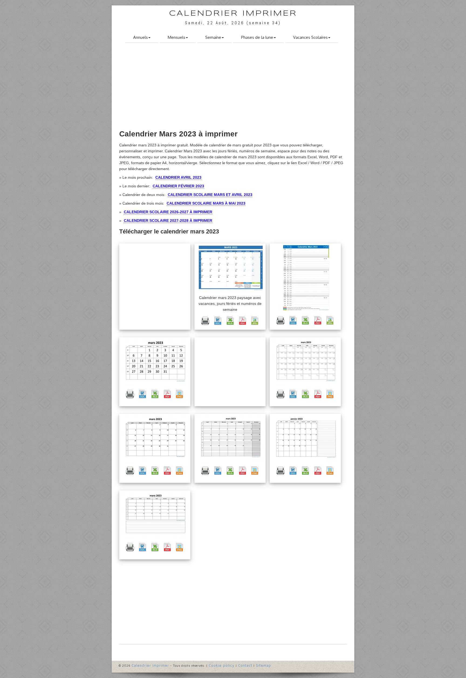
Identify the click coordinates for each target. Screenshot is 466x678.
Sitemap (263, 665)
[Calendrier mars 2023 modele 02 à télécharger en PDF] (317, 394)
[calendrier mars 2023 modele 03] (155, 438)
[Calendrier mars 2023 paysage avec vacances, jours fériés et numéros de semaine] (231, 267)
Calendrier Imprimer (233, 13)
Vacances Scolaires (310, 37)
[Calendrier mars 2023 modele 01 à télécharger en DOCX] (142, 394)
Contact (245, 665)
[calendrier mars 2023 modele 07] (155, 514)
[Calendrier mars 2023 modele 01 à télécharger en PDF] (167, 394)
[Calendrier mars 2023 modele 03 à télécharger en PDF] (167, 470)
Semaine (213, 37)
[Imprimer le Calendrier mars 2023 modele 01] (130, 394)
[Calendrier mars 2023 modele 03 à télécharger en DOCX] (142, 470)
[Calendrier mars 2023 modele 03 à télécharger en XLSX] (154, 470)
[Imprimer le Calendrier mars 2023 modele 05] (205, 470)
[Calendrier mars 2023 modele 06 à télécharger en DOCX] (293, 470)
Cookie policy (221, 665)
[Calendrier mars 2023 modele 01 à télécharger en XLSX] (154, 394)
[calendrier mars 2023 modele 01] (155, 361)
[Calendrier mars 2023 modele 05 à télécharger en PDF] (242, 470)
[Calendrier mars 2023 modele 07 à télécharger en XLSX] (154, 547)
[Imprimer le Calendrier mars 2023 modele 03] (130, 470)
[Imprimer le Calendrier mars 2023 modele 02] (280, 394)
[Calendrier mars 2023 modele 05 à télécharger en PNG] (255, 470)
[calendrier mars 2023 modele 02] (306, 361)
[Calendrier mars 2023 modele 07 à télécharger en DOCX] (142, 547)
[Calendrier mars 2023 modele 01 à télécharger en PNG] (179, 394)
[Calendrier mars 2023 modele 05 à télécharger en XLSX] (230, 470)
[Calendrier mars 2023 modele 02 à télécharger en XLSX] (305, 394)
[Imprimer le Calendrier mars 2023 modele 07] (130, 547)
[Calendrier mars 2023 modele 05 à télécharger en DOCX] (217, 470)
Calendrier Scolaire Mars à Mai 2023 (206, 203)
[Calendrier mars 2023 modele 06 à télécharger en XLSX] (305, 470)
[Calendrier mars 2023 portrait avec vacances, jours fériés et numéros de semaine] (306, 277)
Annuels (140, 37)
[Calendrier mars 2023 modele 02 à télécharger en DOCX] (293, 394)
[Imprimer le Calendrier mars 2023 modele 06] (280, 470)
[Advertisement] (233, 88)
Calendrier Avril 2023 (178, 177)
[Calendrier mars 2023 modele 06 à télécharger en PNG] (330, 470)
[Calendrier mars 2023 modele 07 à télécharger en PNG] (179, 547)
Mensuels (176, 37)
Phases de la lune (257, 37)
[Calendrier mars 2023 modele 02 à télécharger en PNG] (330, 394)
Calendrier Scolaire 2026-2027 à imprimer (168, 212)
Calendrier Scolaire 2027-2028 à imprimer (168, 220)
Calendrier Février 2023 (178, 186)
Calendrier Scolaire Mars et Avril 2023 (210, 194)
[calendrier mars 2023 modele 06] (306, 438)
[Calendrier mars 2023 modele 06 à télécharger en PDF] (317, 470)
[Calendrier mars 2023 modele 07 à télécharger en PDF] (167, 547)
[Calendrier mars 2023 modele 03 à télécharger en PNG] (179, 470)
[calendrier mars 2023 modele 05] (231, 438)
